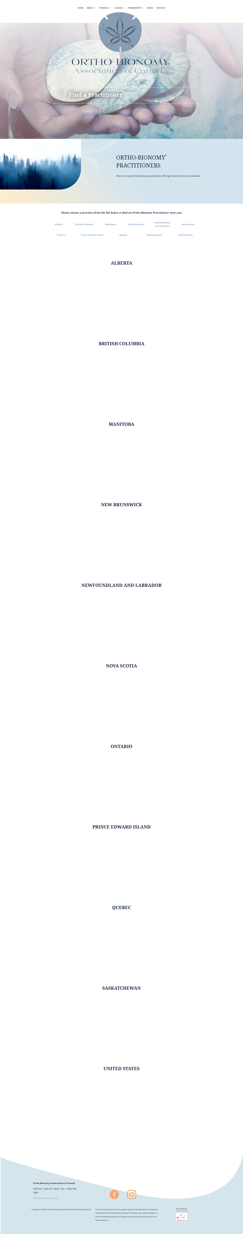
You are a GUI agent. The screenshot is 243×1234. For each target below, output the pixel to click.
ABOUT (90, 8)
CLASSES (118, 8)
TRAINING (103, 8)
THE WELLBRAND (181, 1211)
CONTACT (160, 8)
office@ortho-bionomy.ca (45, 1198)
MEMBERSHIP (134, 8)
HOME (81, 8)
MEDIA (150, 8)
